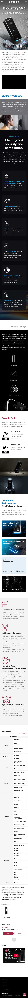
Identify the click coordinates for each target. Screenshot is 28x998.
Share (19, 933)
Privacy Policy (4, 979)
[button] (7, 46)
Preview (8, 933)
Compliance (4, 985)
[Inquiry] (24, 994)
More (14, 940)
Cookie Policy (4, 982)
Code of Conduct (5, 989)
